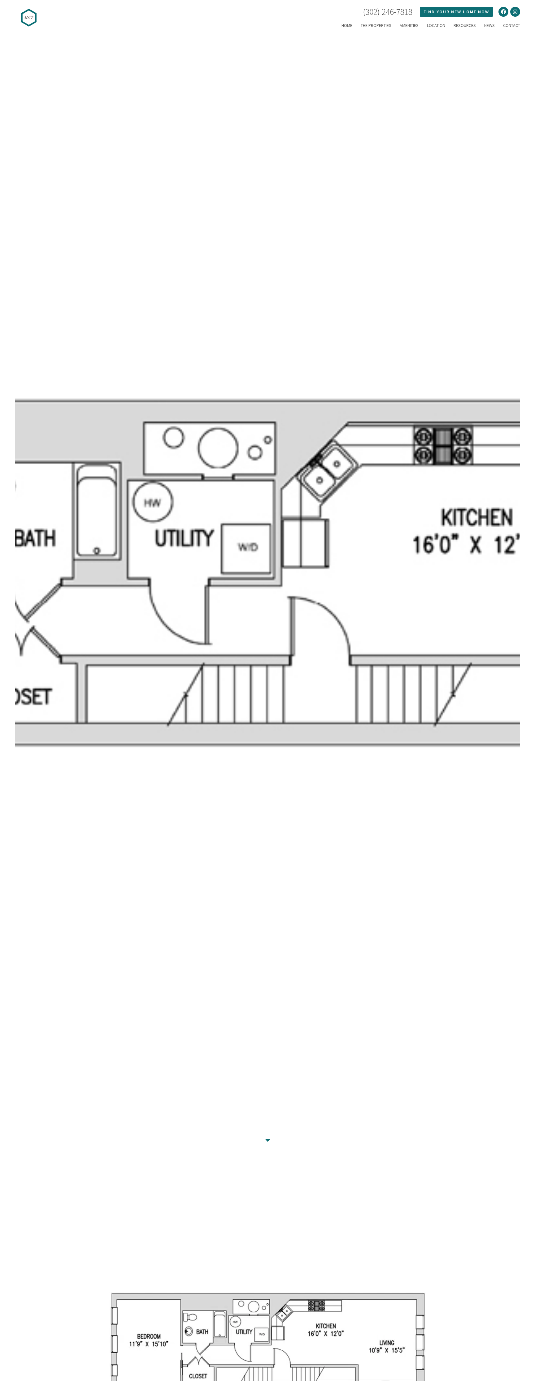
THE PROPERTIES (376, 25)
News (489, 25)
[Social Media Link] (503, 12)
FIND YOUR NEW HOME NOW (456, 12)
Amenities (409, 25)
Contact (511, 25)
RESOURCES (465, 25)
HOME (346, 25)
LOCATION (436, 25)
